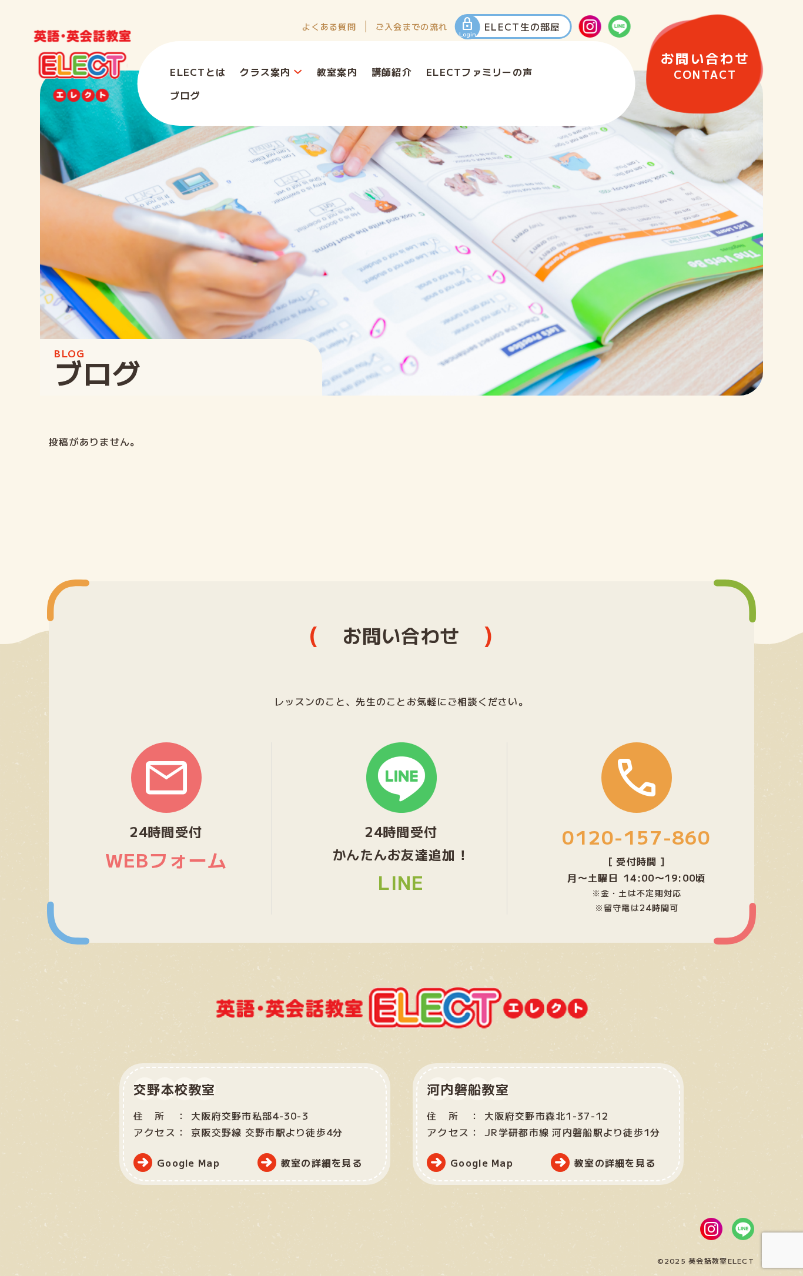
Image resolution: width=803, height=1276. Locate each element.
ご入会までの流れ (411, 26)
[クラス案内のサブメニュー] (298, 71)
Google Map (188, 1163)
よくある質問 (329, 26)
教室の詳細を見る (321, 1163)
